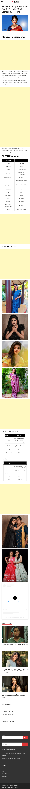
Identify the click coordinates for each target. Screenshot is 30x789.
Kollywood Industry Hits (8, 714)
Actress (3, 4)
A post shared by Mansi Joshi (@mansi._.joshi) (15, 617)
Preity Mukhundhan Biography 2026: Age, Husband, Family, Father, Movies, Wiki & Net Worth (13, 695)
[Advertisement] (15, 55)
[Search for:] (15, 744)
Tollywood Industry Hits (7, 711)
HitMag (15, 787)
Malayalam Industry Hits (8, 721)
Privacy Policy (5, 778)
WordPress (9, 787)
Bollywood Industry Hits (7, 708)
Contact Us (4, 773)
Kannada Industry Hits (7, 718)
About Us (4, 768)
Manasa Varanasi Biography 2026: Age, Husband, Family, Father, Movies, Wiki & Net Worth (15, 669)
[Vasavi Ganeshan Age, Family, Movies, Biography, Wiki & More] (15, 634)
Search (3, 735)
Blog (3, 771)
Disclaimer (4, 776)
